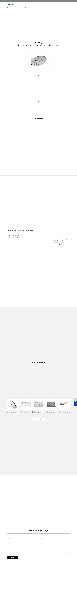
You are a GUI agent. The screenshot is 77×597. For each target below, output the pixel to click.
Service (65, 4)
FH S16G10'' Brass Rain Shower (36, 412)
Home (9, 7)
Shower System (19, 7)
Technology (59, 4)
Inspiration (31, 4)
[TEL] (75, 402)
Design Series (52, 4)
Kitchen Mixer (44, 4)
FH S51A (24, 7)
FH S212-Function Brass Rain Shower (64, 412)
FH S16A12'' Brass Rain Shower (24, 412)
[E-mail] (75, 399)
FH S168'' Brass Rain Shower (11, 412)
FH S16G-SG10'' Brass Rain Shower (49, 412)
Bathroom (37, 4)
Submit (13, 557)
